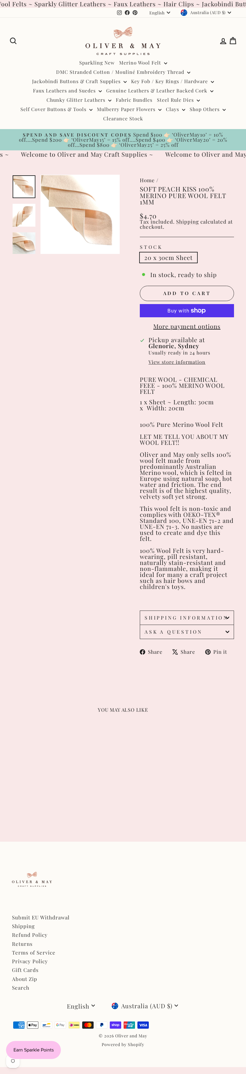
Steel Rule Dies (176, 100)
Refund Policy (30, 934)
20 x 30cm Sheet (168, 257)
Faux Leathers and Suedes (65, 90)
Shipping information (186, 617)
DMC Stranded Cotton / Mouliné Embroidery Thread (121, 72)
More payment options (186, 326)
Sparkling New (97, 62)
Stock (151, 247)
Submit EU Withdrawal (41, 917)
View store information (177, 362)
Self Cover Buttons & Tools (54, 109)
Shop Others (205, 109)
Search (20, 987)
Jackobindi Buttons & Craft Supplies (77, 81)
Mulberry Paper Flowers (127, 109)
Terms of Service (34, 952)
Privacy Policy (30, 961)
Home (147, 180)
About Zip (24, 979)
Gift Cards (25, 970)
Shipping (187, 221)
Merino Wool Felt (141, 62)
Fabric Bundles (134, 100)
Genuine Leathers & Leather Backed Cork (157, 90)
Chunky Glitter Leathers (76, 100)
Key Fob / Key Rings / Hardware (170, 81)
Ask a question (173, 632)
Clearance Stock (123, 118)
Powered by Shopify (123, 1044)
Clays (173, 109)
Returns (22, 943)
